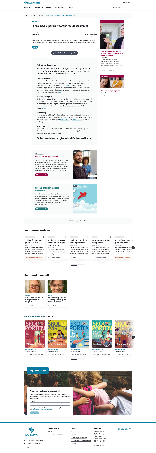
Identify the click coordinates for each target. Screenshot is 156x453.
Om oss (73, 444)
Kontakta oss (99, 446)
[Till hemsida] (31, 432)
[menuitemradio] (28, 7)
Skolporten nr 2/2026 (53, 352)
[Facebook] (77, 221)
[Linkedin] (81, 221)
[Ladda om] (53, 230)
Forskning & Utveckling (79, 438)
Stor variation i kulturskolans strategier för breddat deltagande (34, 300)
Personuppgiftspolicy (32, 443)
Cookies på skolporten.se (33, 441)
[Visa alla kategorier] (43, 237)
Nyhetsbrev (52, 432)
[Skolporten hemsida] (32, 3)
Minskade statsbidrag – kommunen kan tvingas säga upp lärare (56, 242)
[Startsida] (26, 15)
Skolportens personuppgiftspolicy (42, 410)
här (59, 92)
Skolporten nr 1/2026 (75, 352)
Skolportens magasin (55, 435)
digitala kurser (77, 120)
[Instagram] (130, 429)
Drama (41, 15)
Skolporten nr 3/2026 (30, 352)
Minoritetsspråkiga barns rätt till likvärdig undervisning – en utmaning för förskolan (57, 300)
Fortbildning (75, 432)
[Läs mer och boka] (112, 36)
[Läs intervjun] (35, 286)
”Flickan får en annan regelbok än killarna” (34, 241)
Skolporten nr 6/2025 (97, 352)
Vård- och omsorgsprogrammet (110, 91)
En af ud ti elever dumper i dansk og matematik (79, 241)
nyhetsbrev (66, 85)
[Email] (85, 221)
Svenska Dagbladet (90, 34)
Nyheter (33, 15)
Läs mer (50, 316)
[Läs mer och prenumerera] (35, 334)
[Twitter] (122, 429)
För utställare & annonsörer (81, 441)
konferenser (64, 120)
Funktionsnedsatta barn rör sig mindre (101, 241)
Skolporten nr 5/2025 (120, 352)
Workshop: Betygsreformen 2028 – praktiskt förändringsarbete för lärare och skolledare (112, 53)
